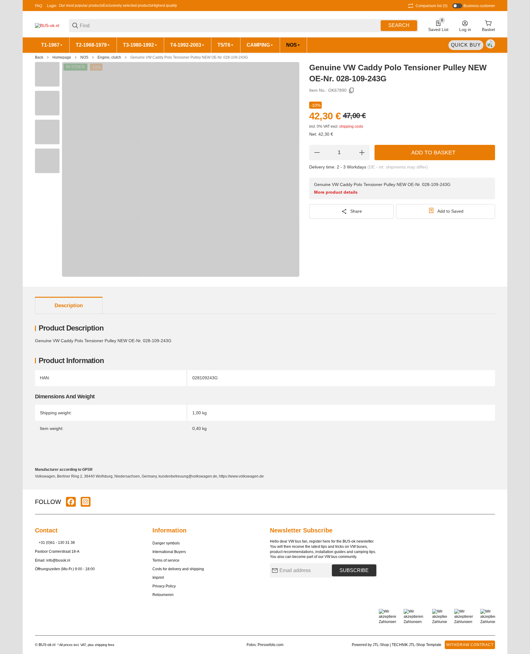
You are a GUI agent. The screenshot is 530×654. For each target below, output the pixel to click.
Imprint (158, 577)
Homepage (61, 57)
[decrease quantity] (317, 152)
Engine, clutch (109, 57)
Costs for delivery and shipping (178, 569)
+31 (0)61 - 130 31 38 (57, 542)
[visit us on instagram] (85, 502)
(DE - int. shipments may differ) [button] (397, 166)
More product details (336, 192)
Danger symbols (166, 543)
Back (39, 57)
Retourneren (163, 595)
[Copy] (351, 90)
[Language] (490, 43)
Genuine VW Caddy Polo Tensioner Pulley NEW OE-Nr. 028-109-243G (189, 57)
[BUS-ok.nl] (47, 25)
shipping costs (351, 126)
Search (398, 25)
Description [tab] (69, 305)
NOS (84, 57)
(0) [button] (431, 6)
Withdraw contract (470, 645)
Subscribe (354, 570)
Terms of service (165, 560)
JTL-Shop (381, 645)
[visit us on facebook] (71, 502)
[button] (490, 502)
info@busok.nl (58, 560)
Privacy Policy (164, 586)
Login (51, 6)
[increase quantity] (362, 152)
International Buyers (169, 552)
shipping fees (104, 645)
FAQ (38, 6)
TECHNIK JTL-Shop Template (416, 645)
